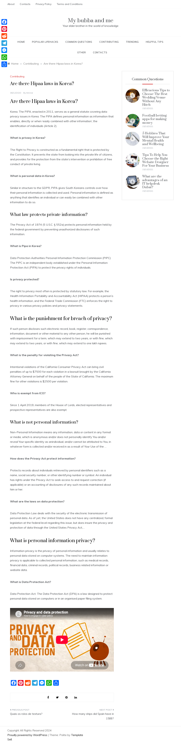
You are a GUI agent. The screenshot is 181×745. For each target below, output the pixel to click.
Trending (132, 41)
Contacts (25, 4)
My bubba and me (90, 20)
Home (21, 41)
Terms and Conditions (70, 4)
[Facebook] (4, 21)
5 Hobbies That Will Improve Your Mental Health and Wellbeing (155, 138)
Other (81, 52)
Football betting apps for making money (154, 119)
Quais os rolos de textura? (26, 714)
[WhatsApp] (4, 57)
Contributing (109, 41)
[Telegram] (4, 43)
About (10, 4)
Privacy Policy (43, 4)
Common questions (78, 41)
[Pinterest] (4, 28)
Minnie (29, 92)
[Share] (4, 64)
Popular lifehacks (45, 41)
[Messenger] (4, 50)
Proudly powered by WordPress (27, 735)
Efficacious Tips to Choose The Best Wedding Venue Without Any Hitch (156, 97)
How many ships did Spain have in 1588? (93, 716)
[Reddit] (4, 36)
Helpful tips (155, 41)
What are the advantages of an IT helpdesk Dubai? (154, 181)
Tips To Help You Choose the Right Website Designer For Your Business (155, 160)
